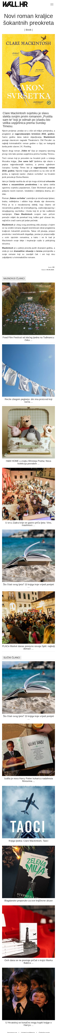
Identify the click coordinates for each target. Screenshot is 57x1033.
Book (28, 29)
